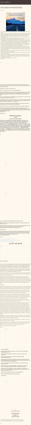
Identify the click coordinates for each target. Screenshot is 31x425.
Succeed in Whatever (11, 8)
